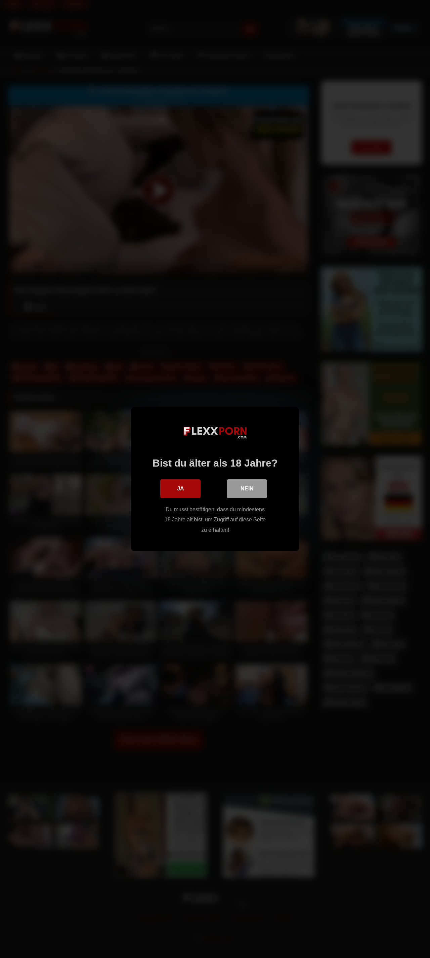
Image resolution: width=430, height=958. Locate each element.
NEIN (247, 488)
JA (180, 488)
